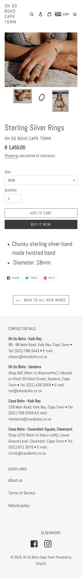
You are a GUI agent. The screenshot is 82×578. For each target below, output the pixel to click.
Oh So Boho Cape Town (11, 13)
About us (15, 480)
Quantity (11, 190)
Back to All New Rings (44, 300)
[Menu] (74, 13)
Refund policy (18, 505)
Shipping (11, 155)
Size (8, 171)
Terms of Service (21, 493)
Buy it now (41, 224)
